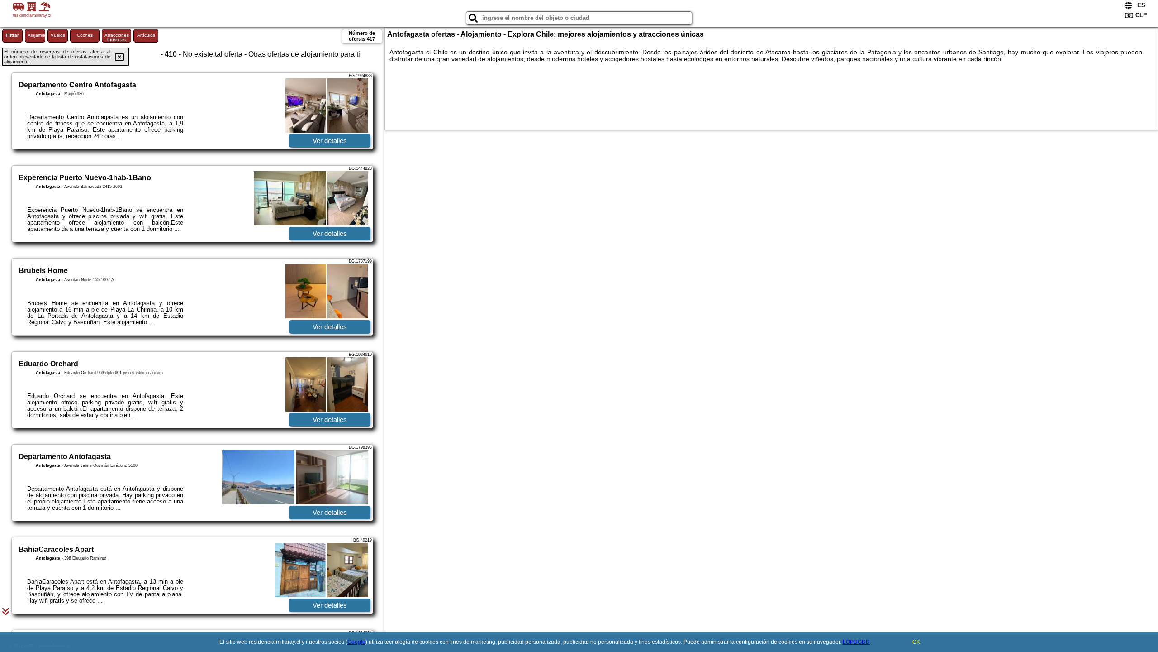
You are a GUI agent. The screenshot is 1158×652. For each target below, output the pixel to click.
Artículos (146, 35)
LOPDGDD (856, 642)
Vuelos (58, 35)
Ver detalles (330, 140)
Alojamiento (36, 35)
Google (356, 642)
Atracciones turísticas (116, 37)
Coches (85, 35)
